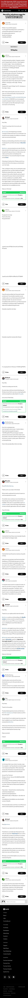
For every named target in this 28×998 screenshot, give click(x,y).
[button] (26, 23)
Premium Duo (6, 963)
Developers (6, 930)
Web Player (6, 948)
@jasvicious (7, 824)
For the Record (6, 921)
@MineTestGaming (8, 486)
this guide (21, 394)
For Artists (5, 927)
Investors (5, 936)
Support (5, 945)
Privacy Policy (5, 988)
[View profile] (3, 23)
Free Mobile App (7, 951)
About (4, 915)
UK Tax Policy (13, 993)
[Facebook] (13, 977)
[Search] (19, 10)
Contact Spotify (7, 954)
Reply (22, 42)
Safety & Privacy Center (10, 986)
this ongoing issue (9, 712)
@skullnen (4, 628)
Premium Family (7, 966)
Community (7, 11)
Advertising (6, 933)
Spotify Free (6, 971)
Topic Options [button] (14, 46)
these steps (17, 6)
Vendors (5, 939)
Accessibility (10, 991)
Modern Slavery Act (6, 993)
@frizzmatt (4, 637)
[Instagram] (5, 977)
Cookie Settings (12, 988)
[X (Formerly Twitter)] (9, 977)
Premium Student (7, 969)
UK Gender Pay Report (7, 995)
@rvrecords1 (5, 131)
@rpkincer (4, 148)
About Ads (5, 991)
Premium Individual (7, 960)
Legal (4, 986)
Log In (22, 10)
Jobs (4, 918)
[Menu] (26, 10)
